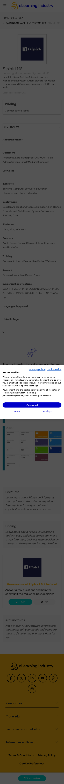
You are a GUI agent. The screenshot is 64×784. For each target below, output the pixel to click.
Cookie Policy (54, 369)
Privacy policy (37, 369)
